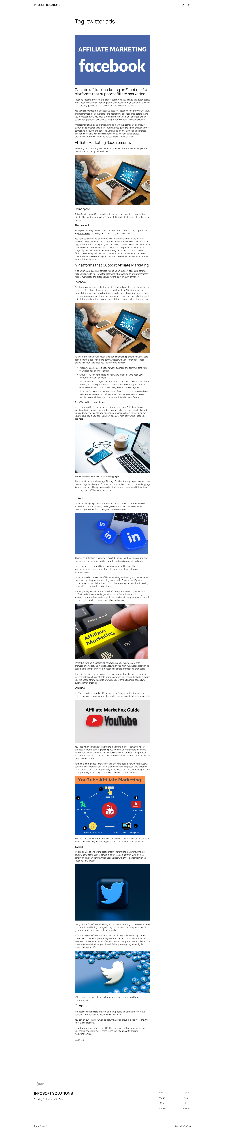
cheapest (117, 102)
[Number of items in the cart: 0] (188, 5)
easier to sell (84, 233)
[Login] (183, 5)
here (81, 418)
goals (89, 415)
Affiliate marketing (83, 124)
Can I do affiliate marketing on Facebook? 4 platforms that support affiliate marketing (111, 91)
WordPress (187, 1126)
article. (88, 1033)
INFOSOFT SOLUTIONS (47, 5)
